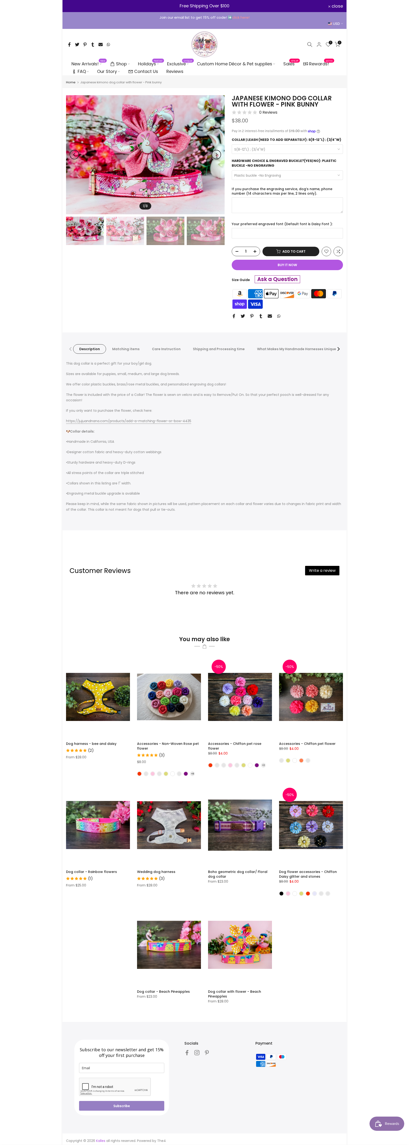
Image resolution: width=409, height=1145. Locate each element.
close (74, 6)
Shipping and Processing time (219, 349)
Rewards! (321, 63)
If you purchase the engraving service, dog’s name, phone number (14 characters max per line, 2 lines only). (282, 191)
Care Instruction (166, 349)
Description (89, 349)
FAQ (82, 71)
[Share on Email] (100, 44)
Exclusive (179, 64)
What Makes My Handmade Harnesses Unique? (297, 349)
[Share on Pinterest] (85, 44)
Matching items (126, 349)
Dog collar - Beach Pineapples (163, 991)
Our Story (107, 71)
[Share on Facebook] (69, 44)
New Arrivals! (88, 64)
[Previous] (74, 154)
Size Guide (241, 279)
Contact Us (146, 71)
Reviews (174, 71)
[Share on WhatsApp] (108, 44)
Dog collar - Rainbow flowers (91, 871)
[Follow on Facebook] (187, 1052)
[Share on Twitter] (77, 44)
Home (71, 82)
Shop (121, 64)
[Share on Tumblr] (93, 44)
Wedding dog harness (156, 871)
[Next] (216, 154)
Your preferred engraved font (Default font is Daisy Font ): (282, 224)
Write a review (322, 570)
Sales (290, 64)
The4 (161, 1140)
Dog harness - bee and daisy (91, 743)
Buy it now (287, 265)
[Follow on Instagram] (197, 1052)
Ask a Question (277, 279)
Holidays (150, 64)
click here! (240, 17)
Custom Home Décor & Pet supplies (234, 64)
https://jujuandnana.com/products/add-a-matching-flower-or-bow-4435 (128, 421)
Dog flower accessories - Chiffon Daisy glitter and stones (308, 874)
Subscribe (121, 1106)
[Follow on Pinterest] (206, 1052)
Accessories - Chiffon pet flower (307, 743)
